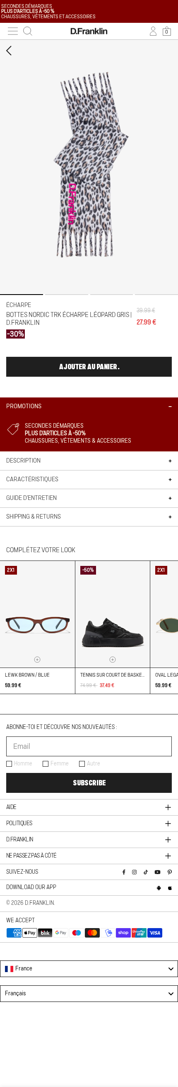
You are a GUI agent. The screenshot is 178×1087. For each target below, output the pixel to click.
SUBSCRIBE (89, 783)
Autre (93, 764)
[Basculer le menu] (12, 31)
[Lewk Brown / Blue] (37, 614)
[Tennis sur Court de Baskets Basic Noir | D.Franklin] (112, 614)
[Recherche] (27, 31)
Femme (60, 764)
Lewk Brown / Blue (27, 675)
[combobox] (89, 968)
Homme (23, 764)
